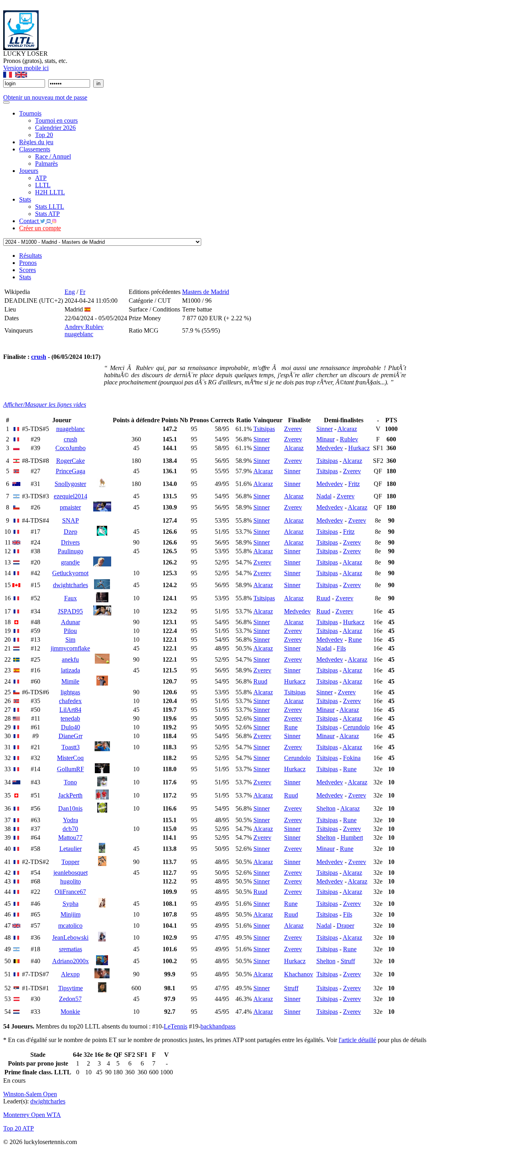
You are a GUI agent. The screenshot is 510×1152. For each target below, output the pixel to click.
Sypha (70, 903)
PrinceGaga (70, 471)
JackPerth (70, 795)
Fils (341, 648)
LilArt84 (70, 709)
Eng (70, 291)
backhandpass (217, 1026)
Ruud (323, 598)
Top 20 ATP (18, 1128)
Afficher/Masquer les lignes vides (44, 404)
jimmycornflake (70, 648)
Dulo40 (70, 727)
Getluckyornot (70, 573)
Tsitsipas (264, 428)
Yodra (70, 820)
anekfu (70, 659)
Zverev (293, 428)
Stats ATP (47, 213)
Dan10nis (70, 808)
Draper (345, 925)
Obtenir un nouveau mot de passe (45, 97)
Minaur (325, 439)
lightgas (70, 692)
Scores (27, 269)
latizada (70, 670)
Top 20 (44, 134)
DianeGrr (70, 736)
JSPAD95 (70, 611)
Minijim (70, 914)
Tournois (30, 113)
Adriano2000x (70, 961)
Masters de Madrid (205, 291)
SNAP (70, 520)
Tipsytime (70, 988)
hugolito (70, 881)
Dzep (70, 531)
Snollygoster (70, 483)
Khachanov (298, 974)
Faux (70, 598)
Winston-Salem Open (30, 1094)
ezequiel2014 (70, 496)
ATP (41, 177)
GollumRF (70, 769)
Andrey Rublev (84, 326)
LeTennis (175, 1026)
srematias (70, 949)
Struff (348, 961)
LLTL (43, 185)
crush (38, 356)
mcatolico (70, 925)
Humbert (352, 837)
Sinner (324, 428)
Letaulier (70, 848)
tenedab (70, 718)
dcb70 (70, 828)
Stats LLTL (49, 206)
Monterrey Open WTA (32, 1114)
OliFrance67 (70, 891)
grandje (70, 562)
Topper (70, 861)
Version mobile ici (26, 68)
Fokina (352, 757)
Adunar (70, 622)
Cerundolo (356, 727)
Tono (70, 782)
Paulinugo (70, 551)
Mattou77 (70, 837)
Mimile (70, 681)
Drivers (70, 542)
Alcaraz (347, 428)
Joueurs (28, 170)
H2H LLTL (50, 192)
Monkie (70, 1011)
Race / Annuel (53, 156)
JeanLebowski (70, 937)
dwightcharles (70, 585)
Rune (355, 639)
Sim (70, 639)
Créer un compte (40, 228)
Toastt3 (70, 747)
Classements (34, 149)
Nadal (324, 496)
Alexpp (70, 974)
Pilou (70, 630)
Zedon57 (70, 998)
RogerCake (70, 460)
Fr (82, 291)
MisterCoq (70, 757)
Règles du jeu (36, 142)
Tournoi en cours (56, 120)
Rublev (349, 439)
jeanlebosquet (70, 872)
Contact (29, 220)
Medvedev (329, 448)
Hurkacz (359, 448)
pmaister (70, 507)
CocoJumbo (70, 448)
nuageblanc (79, 334)
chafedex (70, 700)
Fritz (354, 483)
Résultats (30, 255)
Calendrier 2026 (55, 127)
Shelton (325, 808)
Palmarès (46, 163)
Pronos (28, 262)
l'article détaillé (357, 1039)
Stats (25, 199)
